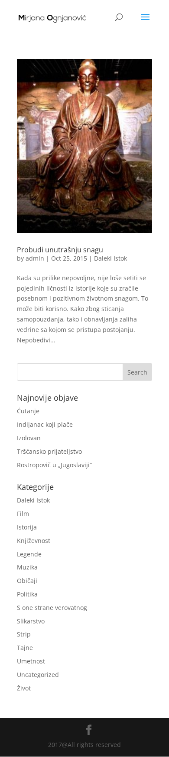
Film (23, 513)
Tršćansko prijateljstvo (49, 451)
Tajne (25, 647)
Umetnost (31, 661)
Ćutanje (28, 411)
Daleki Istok (110, 258)
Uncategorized (38, 674)
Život (24, 688)
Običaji (27, 580)
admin (35, 258)
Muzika (27, 567)
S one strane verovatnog (52, 607)
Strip (24, 634)
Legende (29, 554)
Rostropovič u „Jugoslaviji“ (54, 465)
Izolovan (29, 438)
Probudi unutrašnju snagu (60, 250)
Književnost (33, 540)
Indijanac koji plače (45, 424)
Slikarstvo (31, 621)
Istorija (27, 527)
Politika (27, 594)
